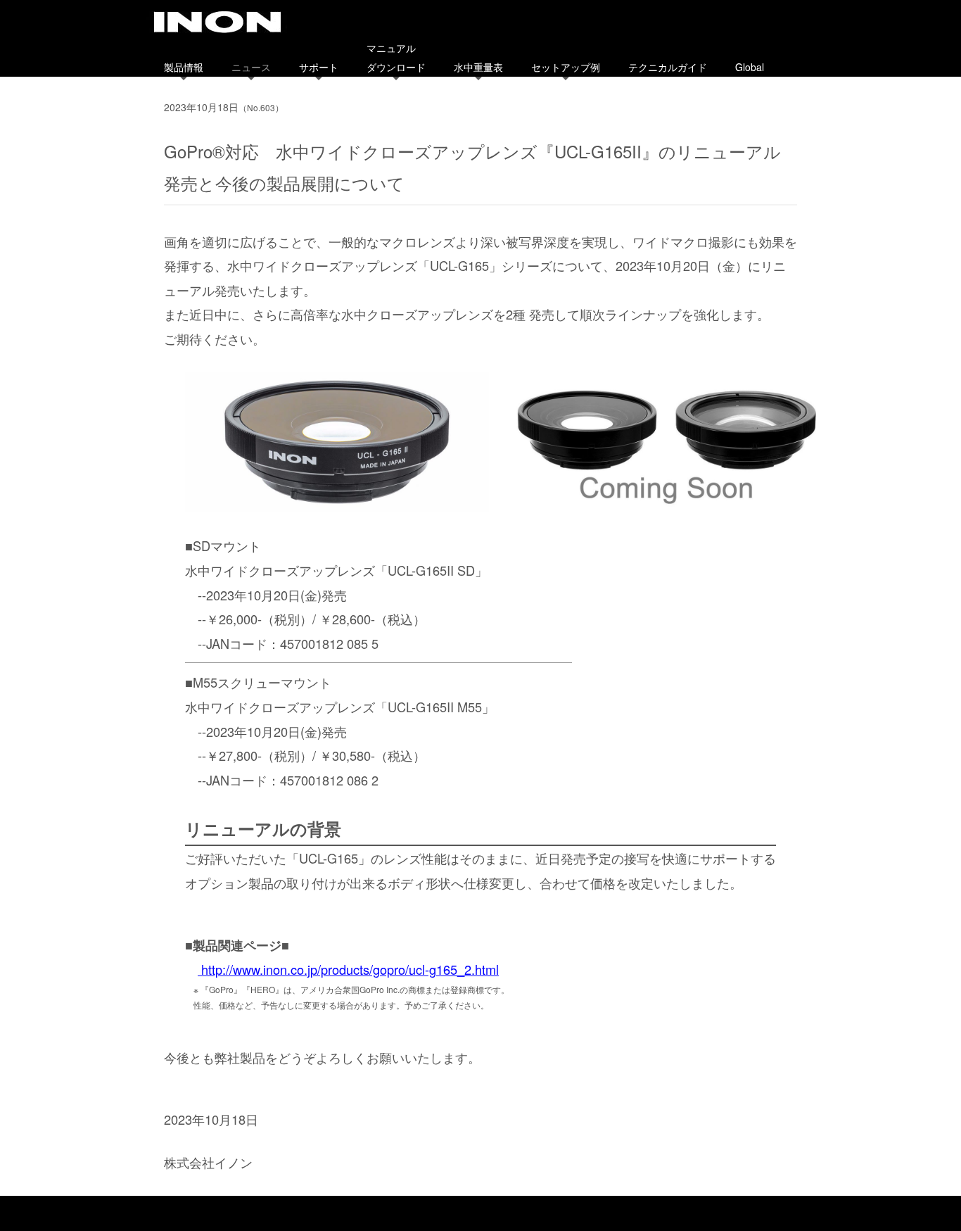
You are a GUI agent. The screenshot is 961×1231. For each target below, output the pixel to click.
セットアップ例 (565, 67)
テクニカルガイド (667, 67)
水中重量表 (478, 67)
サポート (318, 67)
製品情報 (183, 67)
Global (749, 67)
